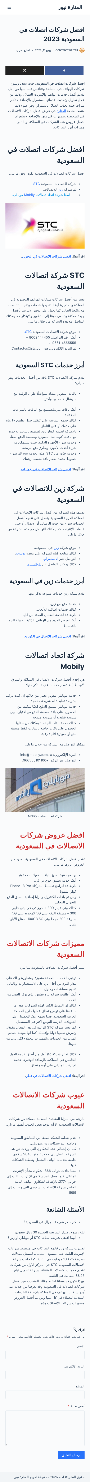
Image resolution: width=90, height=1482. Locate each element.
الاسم (81, 1346)
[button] (45, 1262)
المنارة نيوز (70, 7)
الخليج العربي (23, 50)
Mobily (29, 195)
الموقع (80, 1386)
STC (36, 184)
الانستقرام (51, 559)
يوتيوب (21, 553)
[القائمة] (9, 7)
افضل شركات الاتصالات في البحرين (46, 256)
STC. (28, 332)
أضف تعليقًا (76, 1406)
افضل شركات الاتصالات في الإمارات (46, 469)
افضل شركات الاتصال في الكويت (48, 636)
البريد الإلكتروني (74, 1366)
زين (61, 189)
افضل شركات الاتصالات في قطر (48, 1076)
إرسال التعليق (71, 1455)
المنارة (61, 111)
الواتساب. (34, 564)
